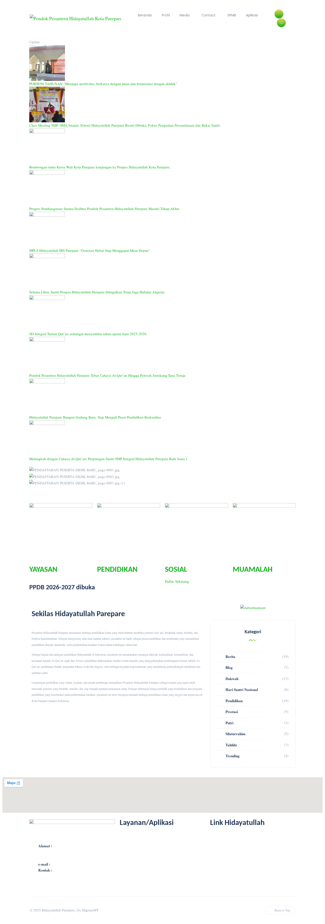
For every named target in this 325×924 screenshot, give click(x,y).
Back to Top (282, 910)
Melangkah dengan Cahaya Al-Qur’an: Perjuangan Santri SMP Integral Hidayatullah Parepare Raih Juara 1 (108, 458)
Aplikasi (252, 15)
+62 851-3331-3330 (68, 870)
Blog (229, 667)
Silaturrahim (236, 733)
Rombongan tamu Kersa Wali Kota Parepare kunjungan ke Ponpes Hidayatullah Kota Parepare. (100, 167)
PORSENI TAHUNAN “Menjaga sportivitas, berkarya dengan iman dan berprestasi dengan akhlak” (103, 83)
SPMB (231, 15)
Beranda (145, 15)
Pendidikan (234, 700)
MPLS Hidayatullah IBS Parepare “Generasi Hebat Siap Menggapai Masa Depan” (89, 250)
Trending (233, 755)
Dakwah (232, 678)
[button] (162, 489)
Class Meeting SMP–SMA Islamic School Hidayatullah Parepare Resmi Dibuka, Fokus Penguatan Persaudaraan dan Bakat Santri (124, 125)
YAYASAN (43, 570)
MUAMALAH (252, 570)
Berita (230, 656)
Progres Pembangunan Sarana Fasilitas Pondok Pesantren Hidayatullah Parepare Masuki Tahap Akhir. (104, 208)
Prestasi (232, 711)
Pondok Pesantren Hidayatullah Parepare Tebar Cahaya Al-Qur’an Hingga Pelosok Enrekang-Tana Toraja (107, 375)
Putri (229, 722)
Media (185, 15)
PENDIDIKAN (117, 570)
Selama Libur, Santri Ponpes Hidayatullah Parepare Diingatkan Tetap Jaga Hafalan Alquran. (97, 292)
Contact (209, 15)
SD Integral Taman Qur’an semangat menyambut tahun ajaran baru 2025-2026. (88, 333)
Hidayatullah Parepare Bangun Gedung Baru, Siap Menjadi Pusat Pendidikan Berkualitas (95, 417)
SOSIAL (176, 570)
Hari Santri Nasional (242, 689)
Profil (166, 15)
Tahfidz (231, 745)
